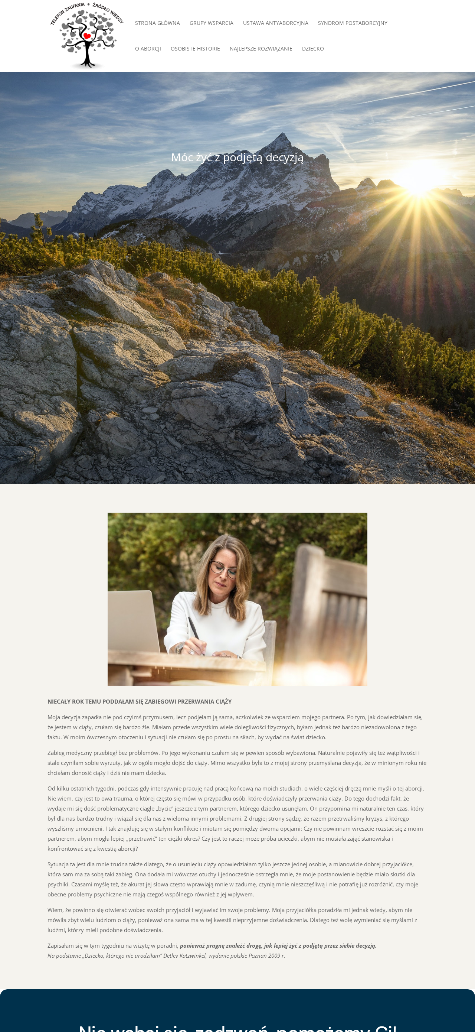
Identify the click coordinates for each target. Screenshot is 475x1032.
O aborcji (148, 49)
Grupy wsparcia (211, 23)
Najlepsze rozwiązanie (261, 49)
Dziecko (313, 49)
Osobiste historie (195, 49)
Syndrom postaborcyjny (352, 23)
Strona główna (157, 23)
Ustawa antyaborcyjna (275, 23)
